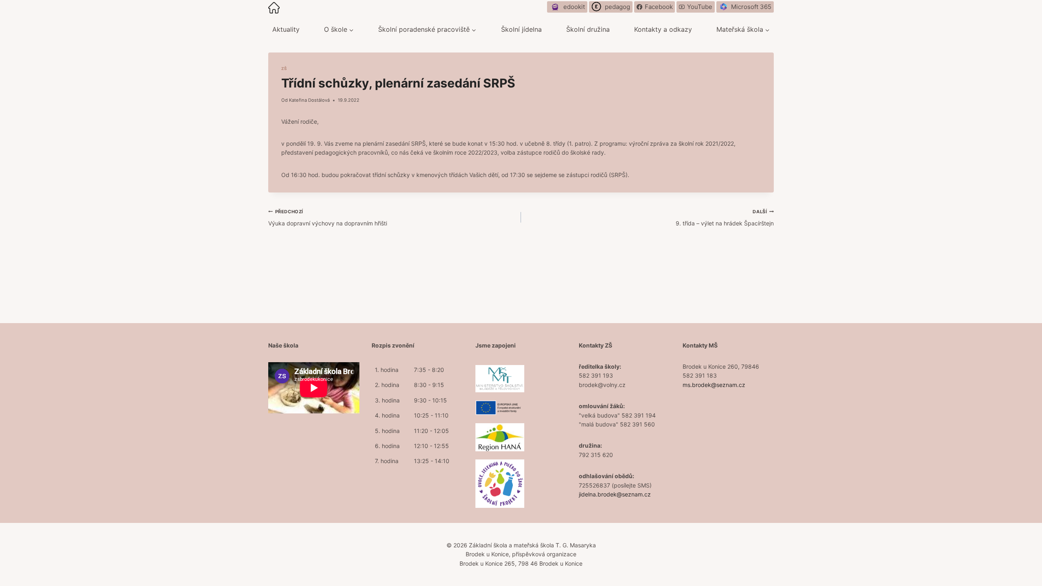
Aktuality (286, 29)
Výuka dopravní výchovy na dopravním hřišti (327, 217)
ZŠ (284, 68)
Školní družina (588, 29)
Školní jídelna (521, 29)
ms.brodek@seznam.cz (714, 384)
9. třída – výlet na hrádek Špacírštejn (725, 217)
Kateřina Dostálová (309, 100)
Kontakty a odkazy (663, 29)
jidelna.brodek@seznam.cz (615, 494)
